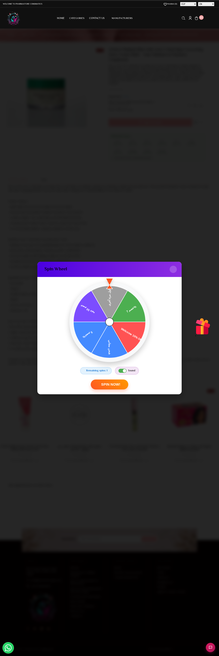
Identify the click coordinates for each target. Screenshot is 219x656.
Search (183, 18)
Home (60, 18)
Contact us (97, 18)
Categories (76, 18)
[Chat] (210, 647)
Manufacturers (122, 18)
